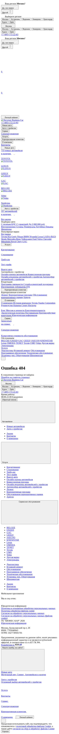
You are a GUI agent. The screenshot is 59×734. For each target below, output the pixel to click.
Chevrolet (47, 239)
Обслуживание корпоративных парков (25, 494)
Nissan (20, 236)
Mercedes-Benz (14, 239)
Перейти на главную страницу (15, 377)
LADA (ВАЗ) (50, 236)
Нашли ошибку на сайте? (12, 648)
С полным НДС (8, 224)
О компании (7, 142)
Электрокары (7, 345)
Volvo (40, 239)
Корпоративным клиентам (13, 139)
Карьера (17, 305)
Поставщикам (32, 313)
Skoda (4, 239)
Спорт (25, 305)
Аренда (26, 297)
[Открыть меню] (3, 358)
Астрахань (15, 19)
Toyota (4, 236)
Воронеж (26, 19)
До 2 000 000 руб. (37, 224)
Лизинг (4, 295)
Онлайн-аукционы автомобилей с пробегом (22, 277)
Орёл (12, 22)
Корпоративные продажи (20, 295)
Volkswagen (27, 239)
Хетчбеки (41, 227)
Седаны (20, 227)
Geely (14, 236)
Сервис (5, 131)
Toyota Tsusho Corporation (43, 303)
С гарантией (22, 224)
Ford (35, 239)
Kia (9, 236)
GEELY (27, 340)
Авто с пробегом (9, 128)
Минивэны (6, 229)
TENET (19, 343)
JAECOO (35, 340)
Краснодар (47, 19)
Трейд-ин (11, 472)
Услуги (5, 136)
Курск (4, 22)
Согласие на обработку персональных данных (22, 613)
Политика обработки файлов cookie (17, 611)
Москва (5, 19)
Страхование (13, 469)
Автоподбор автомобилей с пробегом (24, 487)
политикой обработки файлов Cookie (33, 726)
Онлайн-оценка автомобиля (14, 274)
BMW (27, 236)
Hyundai (34, 236)
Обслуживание (38, 350)
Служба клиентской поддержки (38, 284)
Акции (10, 433)
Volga (38, 343)
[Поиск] (21, 68)
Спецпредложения (10, 134)
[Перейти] (1, 596)
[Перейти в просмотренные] (21, 114)
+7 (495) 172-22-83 (9, 34)
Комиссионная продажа (39, 274)
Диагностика (7, 350)
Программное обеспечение (13, 353)
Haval (13, 241)
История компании (22, 303)
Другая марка (48, 343)
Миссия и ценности (15, 310)
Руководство (7, 305)
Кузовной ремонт (22, 350)
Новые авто (7, 125)
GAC (24, 241)
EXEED (14, 340)
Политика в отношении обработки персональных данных (28, 608)
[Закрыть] (22, 660)
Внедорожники (8, 227)
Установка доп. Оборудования (15, 355)
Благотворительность (35, 310)
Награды (32, 305)
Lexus (41, 236)
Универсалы (30, 227)
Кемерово (37, 19)
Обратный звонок (9, 400)
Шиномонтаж (36, 355)
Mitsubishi (6, 241)
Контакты (5, 145)
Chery (19, 241)
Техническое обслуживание (40, 353)
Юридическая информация (24, 315)
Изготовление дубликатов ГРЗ (15, 287)
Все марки (6, 234)
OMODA (11, 343)
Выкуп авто (12, 477)
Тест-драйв (12, 474)
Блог (3, 310)
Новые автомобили (16, 426)
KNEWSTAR (46, 340)
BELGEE (5, 340)
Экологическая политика (13, 313)
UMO (32, 343)
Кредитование (13, 467)
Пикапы (49, 227)
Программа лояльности (12, 284)
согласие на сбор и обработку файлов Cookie (33, 729)
